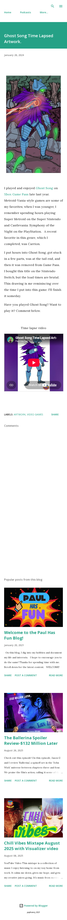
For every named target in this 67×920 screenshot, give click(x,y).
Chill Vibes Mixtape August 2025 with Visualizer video (32, 845)
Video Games (35, 414)
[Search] (53, 6)
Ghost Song (44, 188)
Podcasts (25, 12)
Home (7, 12)
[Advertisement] (33, 542)
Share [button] (55, 414)
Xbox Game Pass (16, 194)
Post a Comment (26, 675)
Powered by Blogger (35, 905)
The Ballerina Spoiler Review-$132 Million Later (31, 740)
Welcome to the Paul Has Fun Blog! (29, 635)
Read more (56, 675)
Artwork (20, 414)
